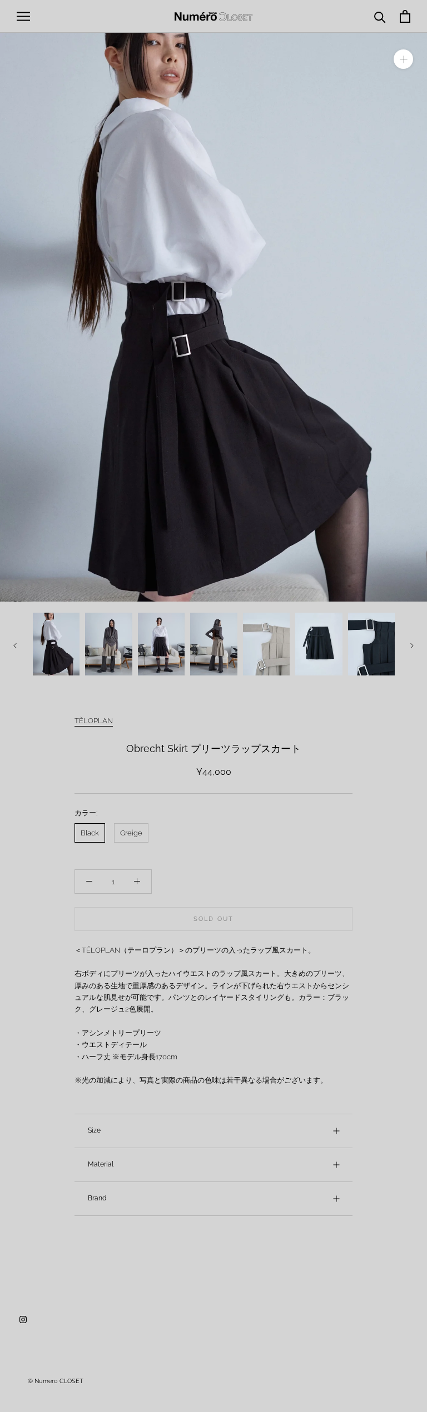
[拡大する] (403, 59)
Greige (131, 833)
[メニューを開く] (23, 16)
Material (100, 1164)
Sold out (213, 919)
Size (94, 1130)
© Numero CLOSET (55, 1381)
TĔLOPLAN (94, 721)
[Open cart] (405, 16)
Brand (97, 1198)
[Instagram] (23, 1319)
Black (90, 833)
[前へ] (15, 645)
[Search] (380, 16)
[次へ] (412, 645)
